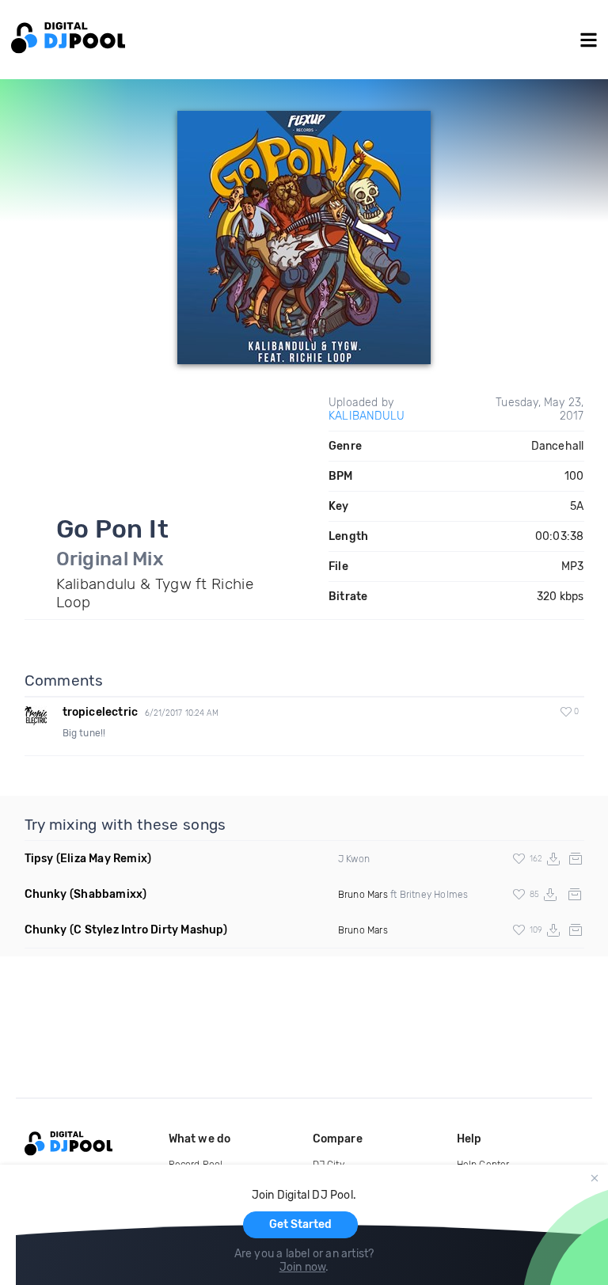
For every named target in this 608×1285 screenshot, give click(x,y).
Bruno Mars (363, 894)
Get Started (300, 1224)
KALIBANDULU (367, 416)
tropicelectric (101, 712)
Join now (302, 1267)
